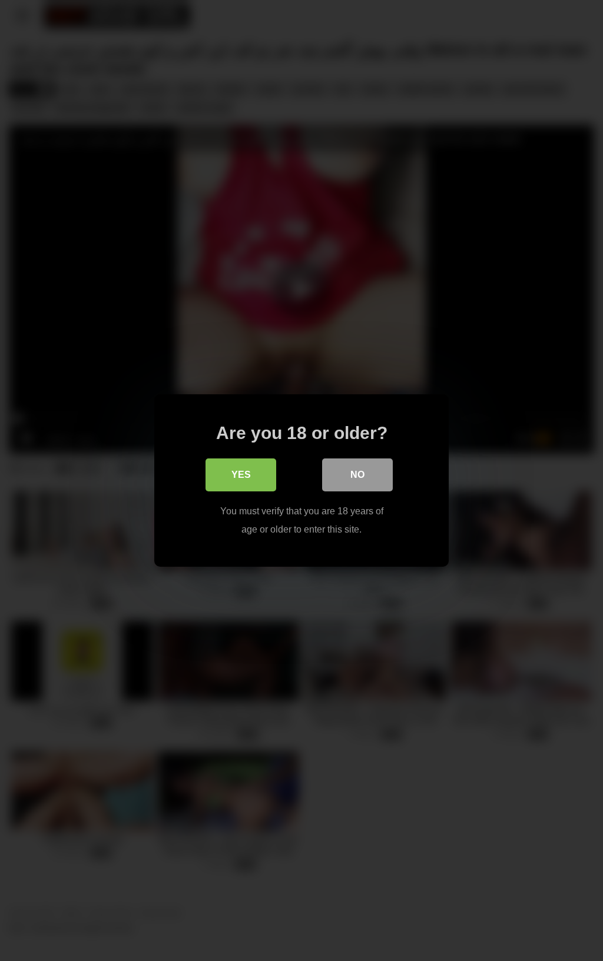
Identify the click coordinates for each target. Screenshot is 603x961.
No (357, 475)
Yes (241, 475)
